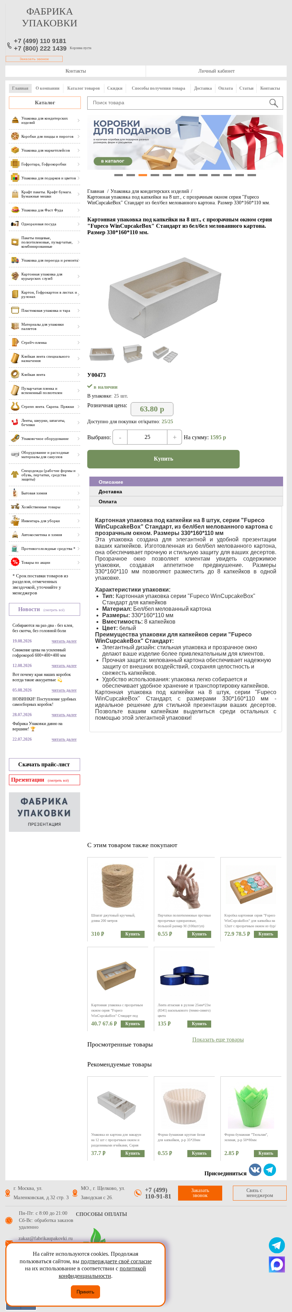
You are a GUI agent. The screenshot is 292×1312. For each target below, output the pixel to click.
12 (251, 175)
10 (227, 175)
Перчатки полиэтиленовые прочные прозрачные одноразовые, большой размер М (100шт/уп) (184, 920)
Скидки (114, 88)
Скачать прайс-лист (44, 764)
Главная (20, 88)
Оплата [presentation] (108, 501)
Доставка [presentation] (110, 491)
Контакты (76, 71)
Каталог (45, 102)
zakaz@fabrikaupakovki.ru (46, 1238)
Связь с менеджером (259, 1193)
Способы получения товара (158, 88)
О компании (47, 88)
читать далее (64, 641)
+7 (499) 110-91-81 (158, 1193)
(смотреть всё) (53, 610)
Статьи (246, 88)
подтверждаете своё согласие (116, 1261)
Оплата (225, 88)
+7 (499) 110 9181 (40, 40)
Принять (85, 1292)
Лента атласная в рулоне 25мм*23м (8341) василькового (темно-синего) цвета (184, 1010)
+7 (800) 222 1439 (40, 48)
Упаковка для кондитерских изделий (149, 191)
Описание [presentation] (111, 482)
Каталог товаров (83, 88)
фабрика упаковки (49, 17)
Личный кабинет (216, 71)
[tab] (186, 482)
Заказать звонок (34, 59)
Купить (163, 459)
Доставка (203, 88)
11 (239, 175)
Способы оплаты (101, 1214)
